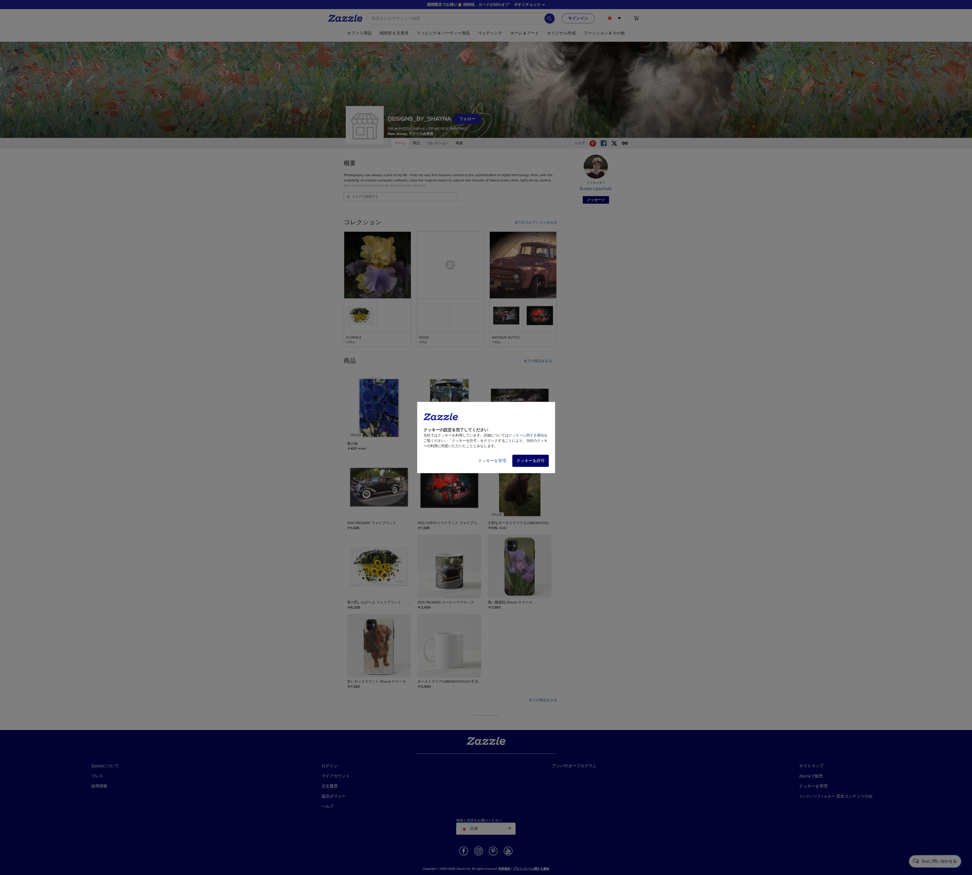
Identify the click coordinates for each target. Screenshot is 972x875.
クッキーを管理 (492, 460)
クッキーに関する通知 (526, 435)
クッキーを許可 (530, 460)
